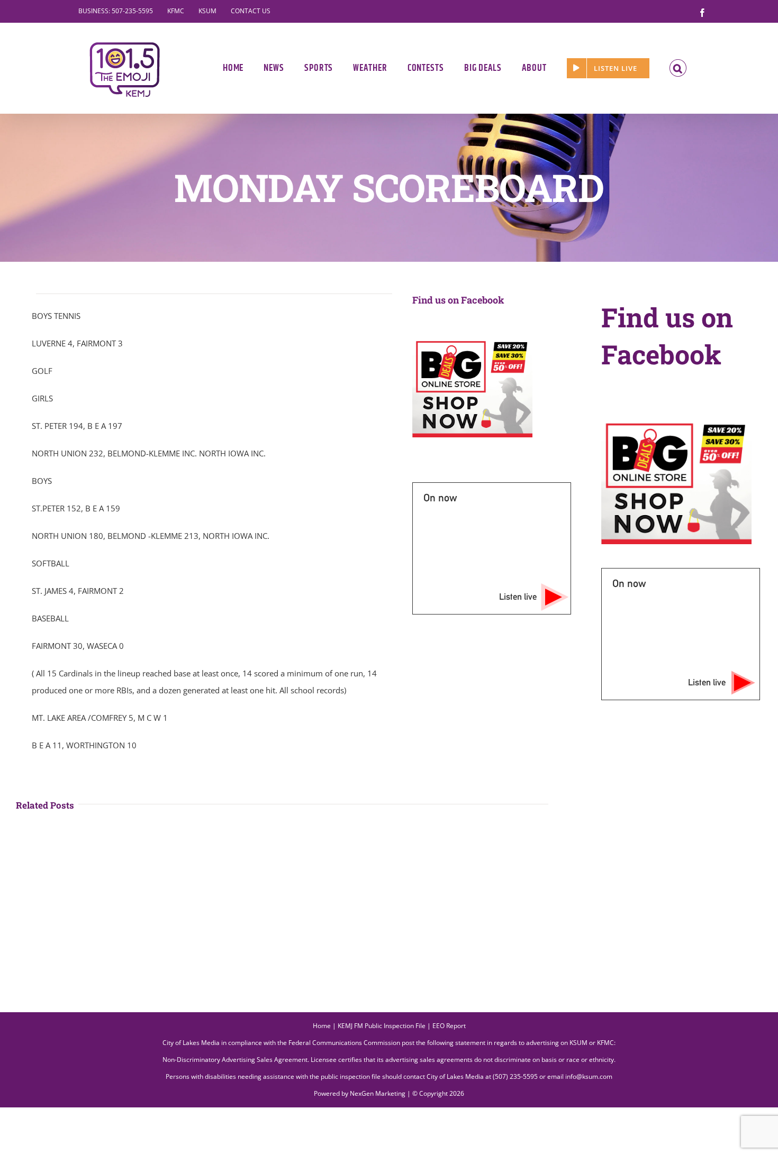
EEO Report (449, 1025)
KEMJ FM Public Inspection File (382, 1025)
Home (322, 1025)
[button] (678, 68)
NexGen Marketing (377, 1093)
